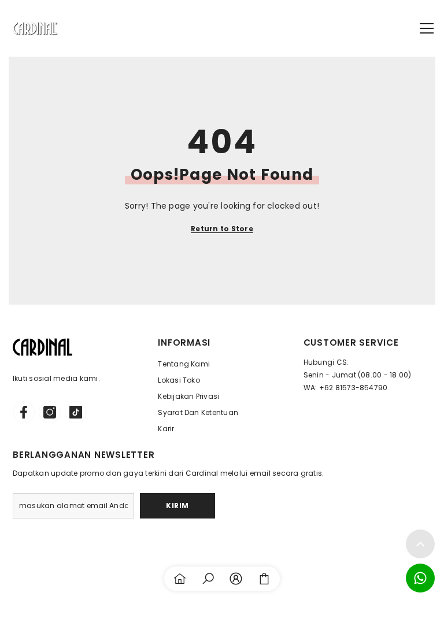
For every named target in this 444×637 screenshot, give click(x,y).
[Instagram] (50, 412)
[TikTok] (76, 412)
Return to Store (222, 229)
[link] (208, 578)
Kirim (177, 505)
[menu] (427, 28)
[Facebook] (24, 412)
